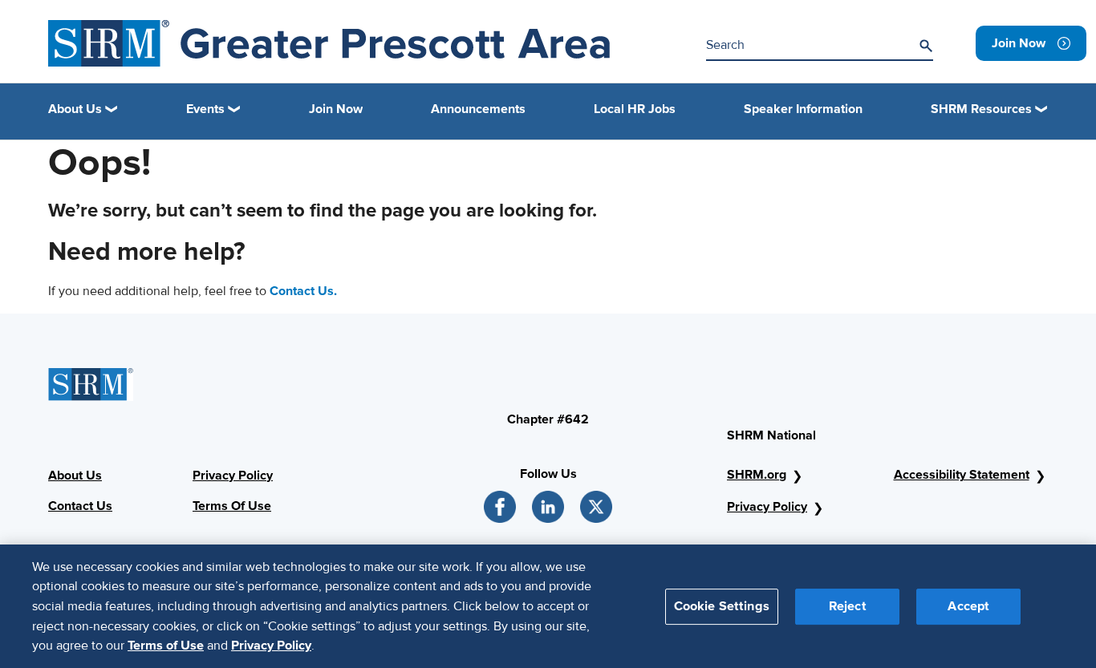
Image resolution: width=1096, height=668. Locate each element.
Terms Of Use (232, 506)
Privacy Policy (233, 476)
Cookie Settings (721, 605)
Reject (848, 605)
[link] (1031, 43)
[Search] (926, 45)
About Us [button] (75, 109)
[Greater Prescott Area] (329, 43)
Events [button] (205, 109)
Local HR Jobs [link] (635, 109)
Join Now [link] (336, 109)
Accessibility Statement (961, 475)
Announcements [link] (478, 109)
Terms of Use (166, 645)
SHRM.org (756, 475)
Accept (968, 605)
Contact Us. (303, 291)
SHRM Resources (981, 109)
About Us (75, 476)
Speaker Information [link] (803, 109)
